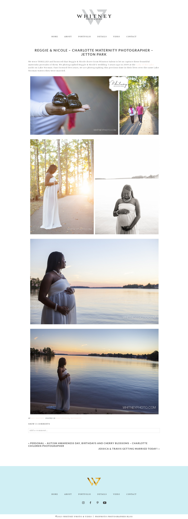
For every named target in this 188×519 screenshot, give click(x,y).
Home (54, 37)
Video (116, 37)
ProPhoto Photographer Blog (114, 517)
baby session (62, 418)
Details (102, 37)
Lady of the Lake (145, 65)
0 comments (39, 424)
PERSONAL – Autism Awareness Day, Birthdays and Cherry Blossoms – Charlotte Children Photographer (88, 444)
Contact (131, 37)
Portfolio (84, 37)
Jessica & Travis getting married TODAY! (128, 448)
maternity (75, 418)
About (68, 37)
